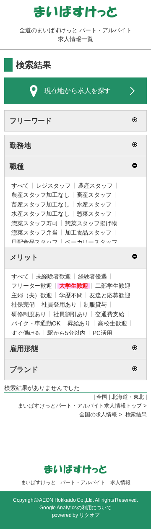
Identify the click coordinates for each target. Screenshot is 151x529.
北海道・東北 (128, 397)
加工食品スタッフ (88, 232)
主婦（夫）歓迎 (31, 295)
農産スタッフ (95, 185)
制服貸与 (95, 304)
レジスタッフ (53, 185)
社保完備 (22, 304)
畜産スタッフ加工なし (40, 204)
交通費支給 (109, 314)
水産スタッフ (94, 204)
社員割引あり (70, 314)
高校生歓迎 (112, 323)
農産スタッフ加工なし (40, 195)
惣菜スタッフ (94, 214)
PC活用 (102, 333)
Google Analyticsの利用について (75, 508)
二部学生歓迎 (112, 286)
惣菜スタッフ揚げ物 (91, 223)
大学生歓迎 (73, 286)
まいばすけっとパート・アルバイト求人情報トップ (80, 406)
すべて (20, 185)
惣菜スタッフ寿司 (34, 223)
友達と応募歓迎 (109, 295)
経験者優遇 (92, 276)
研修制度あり (28, 314)
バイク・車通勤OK (35, 323)
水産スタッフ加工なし (40, 214)
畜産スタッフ (94, 195)
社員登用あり (59, 304)
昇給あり (79, 323)
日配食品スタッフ (34, 242)
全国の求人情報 (98, 415)
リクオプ (89, 515)
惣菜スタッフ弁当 (34, 232)
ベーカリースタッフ (91, 242)
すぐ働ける (25, 333)
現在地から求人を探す (77, 90)
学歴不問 (70, 295)
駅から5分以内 (66, 333)
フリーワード (31, 121)
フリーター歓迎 (31, 286)
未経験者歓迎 (53, 276)
